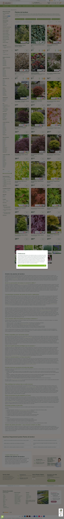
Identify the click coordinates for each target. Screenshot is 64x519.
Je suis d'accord (27, 22)
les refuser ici (36, 261)
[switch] (61, 515)
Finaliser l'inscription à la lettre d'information (32, 24)
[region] (32, 259)
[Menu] (62, 509)
